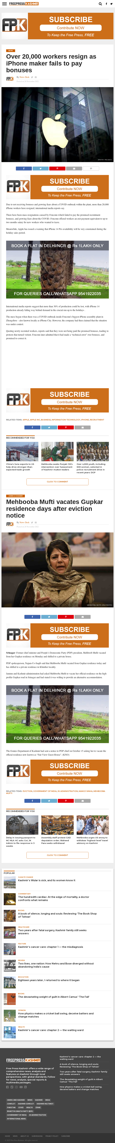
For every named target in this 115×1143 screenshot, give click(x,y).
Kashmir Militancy (45, 1104)
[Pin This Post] (57, 167)
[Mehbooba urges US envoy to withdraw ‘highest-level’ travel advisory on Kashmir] (93, 833)
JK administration (68, 791)
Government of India (45, 791)
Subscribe (65, 1136)
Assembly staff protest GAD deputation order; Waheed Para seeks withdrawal (56, 840)
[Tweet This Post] (40, 167)
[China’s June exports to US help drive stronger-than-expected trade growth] (22, 460)
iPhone (85, 420)
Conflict (11, 1104)
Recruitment (97, 420)
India (47, 1100)
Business (46, 420)
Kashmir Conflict (26, 1104)
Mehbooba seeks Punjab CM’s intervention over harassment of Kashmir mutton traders (57, 467)
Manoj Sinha (86, 791)
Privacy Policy (52, 1136)
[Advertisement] (57, 364)
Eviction (27, 791)
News (30, 1100)
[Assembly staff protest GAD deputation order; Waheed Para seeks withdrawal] (57, 833)
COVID (21, 1108)
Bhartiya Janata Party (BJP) (20, 1111)
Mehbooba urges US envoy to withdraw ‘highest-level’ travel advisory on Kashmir (92, 840)
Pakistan (11, 1108)
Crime (37, 1108)
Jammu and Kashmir (16, 1100)
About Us (25, 1136)
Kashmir (39, 1100)
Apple (26, 420)
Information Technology (66, 420)
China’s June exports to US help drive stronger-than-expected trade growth (20, 467)
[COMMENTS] (91, 167)
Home (7, 1136)
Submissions (37, 1136)
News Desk (24, 77)
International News (16, 1119)
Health (29, 1108)
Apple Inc (35, 420)
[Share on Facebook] (24, 167)
